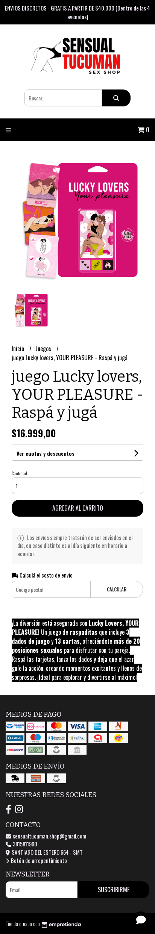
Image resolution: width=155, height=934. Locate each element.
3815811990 (24, 844)
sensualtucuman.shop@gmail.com (49, 836)
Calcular (116, 589)
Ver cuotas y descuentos (45, 453)
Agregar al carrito (77, 507)
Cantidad (19, 473)
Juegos (44, 348)
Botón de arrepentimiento (38, 860)
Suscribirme (113, 889)
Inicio (19, 348)
